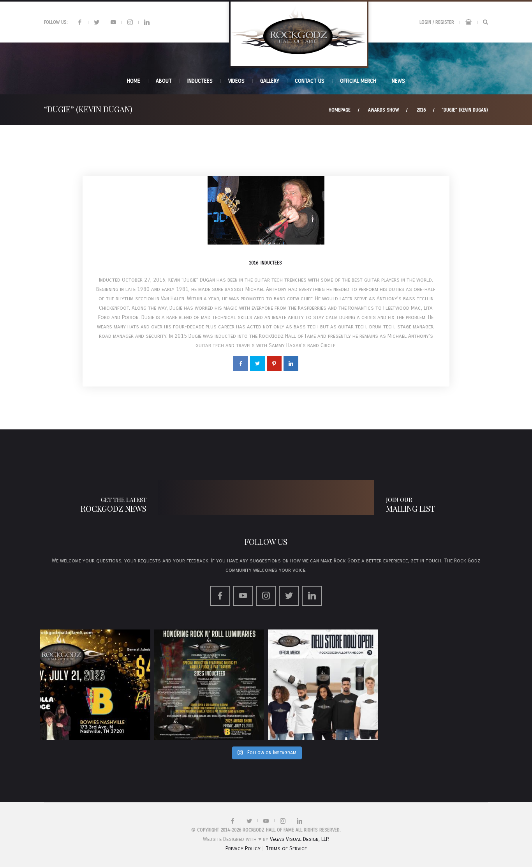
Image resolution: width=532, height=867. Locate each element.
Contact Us (309, 81)
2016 (421, 110)
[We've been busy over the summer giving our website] (323, 684)
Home (133, 81)
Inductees (271, 263)
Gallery (269, 81)
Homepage (340, 110)
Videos (236, 81)
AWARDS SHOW (383, 110)
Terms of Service (286, 848)
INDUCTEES (200, 81)
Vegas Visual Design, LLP (299, 839)
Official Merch (358, 81)
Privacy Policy (243, 848)
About (164, 81)
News (398, 81)
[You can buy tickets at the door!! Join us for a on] (95, 684)
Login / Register (436, 22)
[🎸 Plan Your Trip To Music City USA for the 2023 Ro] (209, 684)
